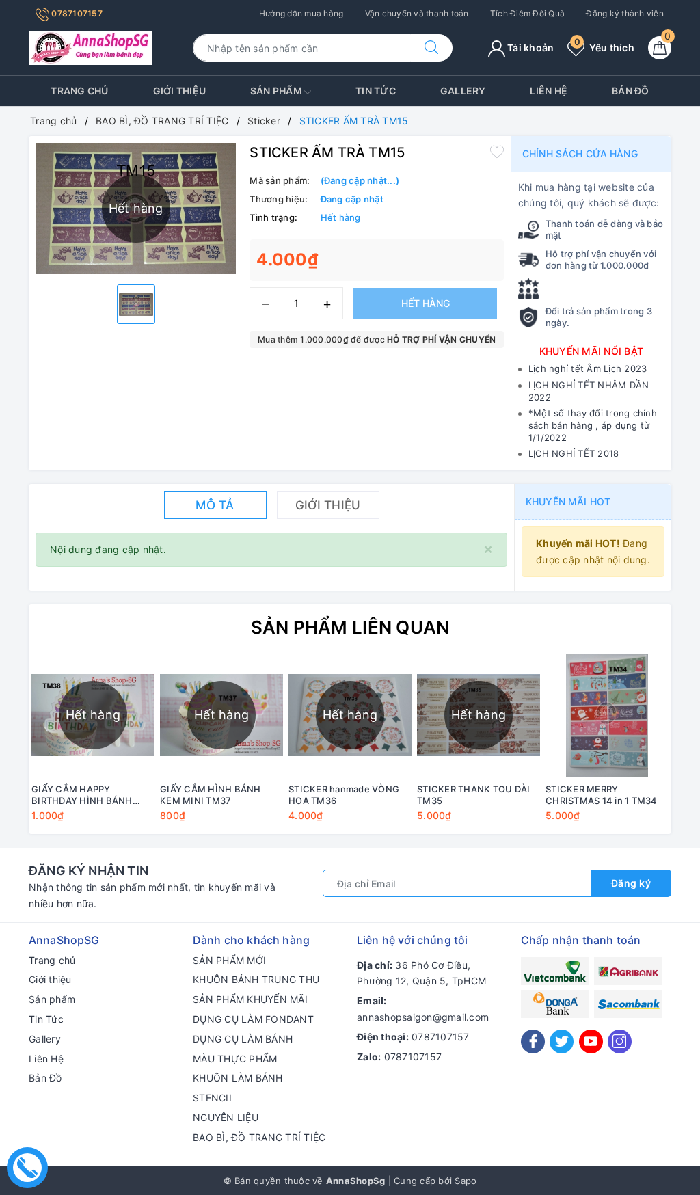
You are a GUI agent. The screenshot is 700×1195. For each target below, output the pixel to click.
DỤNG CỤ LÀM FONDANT (253, 1019)
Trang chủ (79, 90)
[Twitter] (562, 1041)
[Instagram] (620, 1041)
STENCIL (213, 1097)
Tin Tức (375, 90)
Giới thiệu (179, 90)
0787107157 (76, 13)
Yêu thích (604, 47)
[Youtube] (591, 1041)
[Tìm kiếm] (431, 48)
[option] (136, 304)
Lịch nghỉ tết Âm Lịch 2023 (587, 368)
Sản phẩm (277, 90)
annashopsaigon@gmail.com (423, 1017)
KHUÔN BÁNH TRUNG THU (256, 979)
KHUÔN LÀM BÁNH (238, 1078)
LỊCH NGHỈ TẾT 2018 (573, 453)
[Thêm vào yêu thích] (497, 151)
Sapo (465, 1180)
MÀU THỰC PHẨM (235, 1058)
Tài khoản (529, 47)
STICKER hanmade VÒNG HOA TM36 (343, 794)
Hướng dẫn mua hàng (301, 13)
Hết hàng (425, 303)
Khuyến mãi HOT (568, 501)
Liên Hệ (548, 90)
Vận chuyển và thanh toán (417, 13)
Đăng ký (631, 883)
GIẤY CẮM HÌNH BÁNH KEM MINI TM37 (210, 794)
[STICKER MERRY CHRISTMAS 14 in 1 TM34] (607, 715)
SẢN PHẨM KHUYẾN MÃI (250, 999)
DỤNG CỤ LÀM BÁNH (243, 1039)
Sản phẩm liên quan (350, 627)
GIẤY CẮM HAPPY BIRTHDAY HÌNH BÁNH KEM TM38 (82, 795)
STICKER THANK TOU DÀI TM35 (473, 794)
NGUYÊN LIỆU (225, 1117)
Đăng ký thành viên (625, 13)
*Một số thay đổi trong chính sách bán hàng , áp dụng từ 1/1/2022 (592, 425)
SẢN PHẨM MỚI (229, 960)
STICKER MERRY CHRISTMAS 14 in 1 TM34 (602, 794)
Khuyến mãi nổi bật (591, 351)
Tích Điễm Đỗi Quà (527, 13)
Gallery (463, 90)
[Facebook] (533, 1041)
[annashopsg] (90, 47)
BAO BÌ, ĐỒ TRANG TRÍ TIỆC (259, 1137)
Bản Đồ (630, 90)
